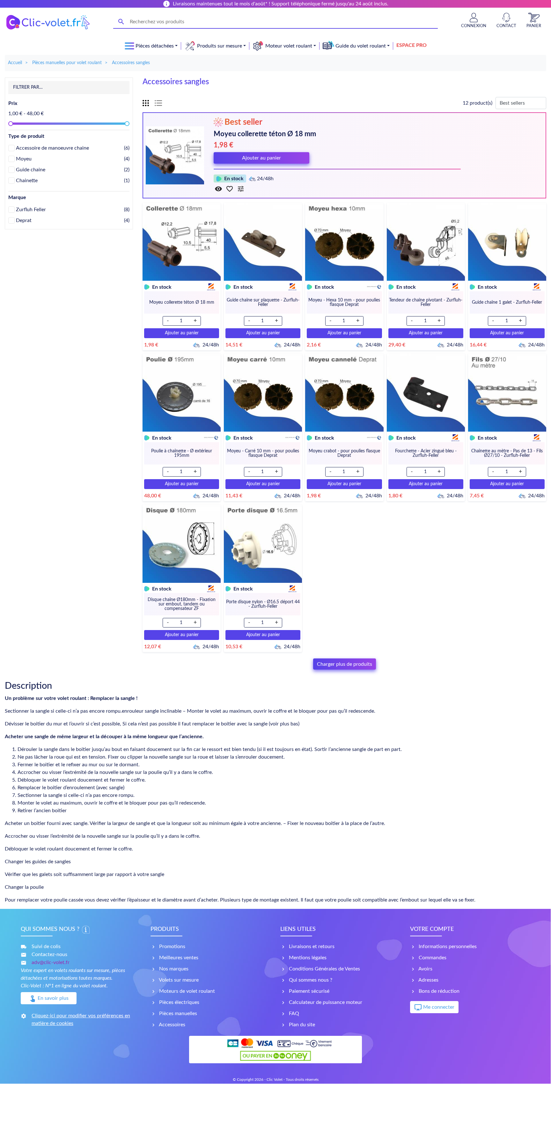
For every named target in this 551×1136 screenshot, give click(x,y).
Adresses (427, 980)
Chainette (72, 180)
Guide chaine (72, 169)
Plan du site (301, 1024)
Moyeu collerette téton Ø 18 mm (265, 133)
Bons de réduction (438, 991)
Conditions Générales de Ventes (324, 968)
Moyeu (72, 158)
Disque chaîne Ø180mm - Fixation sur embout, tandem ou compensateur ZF (182, 604)
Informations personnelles (447, 946)
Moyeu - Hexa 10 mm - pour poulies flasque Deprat (344, 302)
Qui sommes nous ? (310, 980)
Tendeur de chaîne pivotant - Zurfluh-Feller (425, 302)
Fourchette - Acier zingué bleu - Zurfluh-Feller (426, 453)
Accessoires (171, 1024)
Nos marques (173, 968)
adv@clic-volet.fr (51, 962)
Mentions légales (307, 957)
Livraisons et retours (311, 946)
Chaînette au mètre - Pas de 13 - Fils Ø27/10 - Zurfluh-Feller (507, 453)
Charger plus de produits (344, 664)
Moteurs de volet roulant (186, 991)
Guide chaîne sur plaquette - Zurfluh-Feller (263, 302)
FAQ (293, 1013)
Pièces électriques (178, 1002)
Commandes (431, 957)
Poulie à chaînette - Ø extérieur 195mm (181, 453)
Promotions (171, 946)
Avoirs (424, 968)
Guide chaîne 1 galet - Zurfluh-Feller (507, 302)
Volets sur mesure (178, 980)
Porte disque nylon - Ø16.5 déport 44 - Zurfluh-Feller (263, 604)
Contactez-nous (49, 954)
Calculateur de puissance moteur (325, 1002)
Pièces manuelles (177, 1013)
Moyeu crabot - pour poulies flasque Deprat (344, 453)
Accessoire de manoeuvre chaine (72, 148)
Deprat (72, 220)
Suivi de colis (46, 946)
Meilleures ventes (178, 957)
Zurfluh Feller (72, 209)
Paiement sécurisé (308, 991)
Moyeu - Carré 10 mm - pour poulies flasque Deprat (263, 453)
